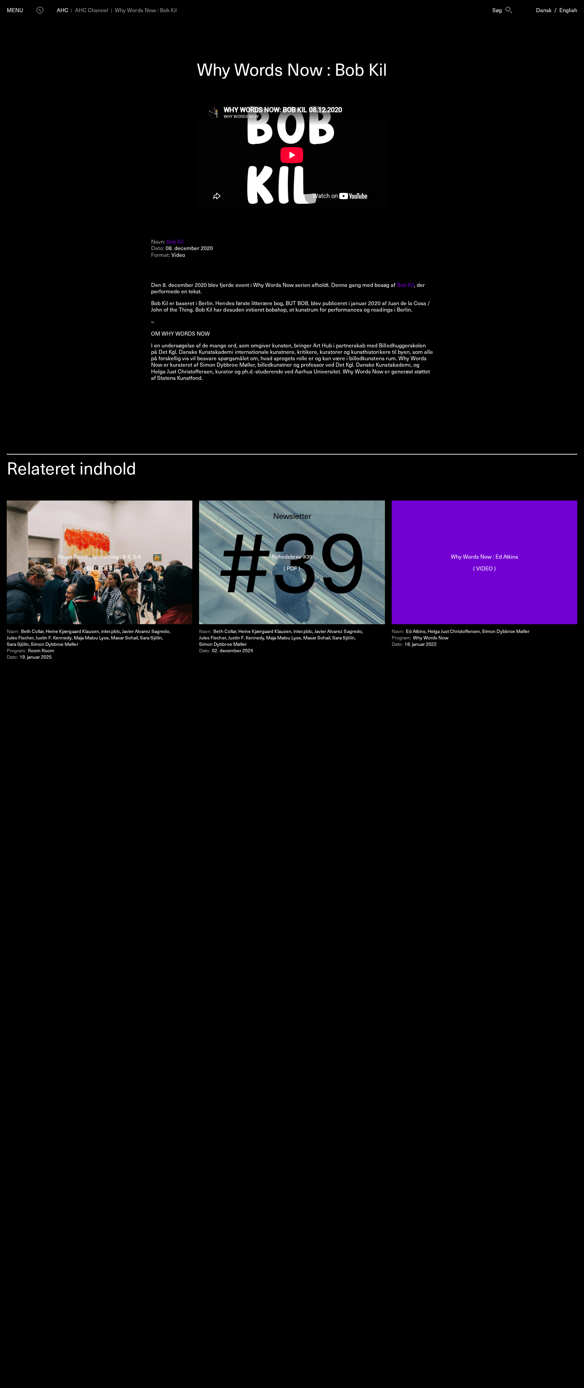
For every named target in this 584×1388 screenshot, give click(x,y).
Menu (15, 10)
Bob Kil (175, 241)
